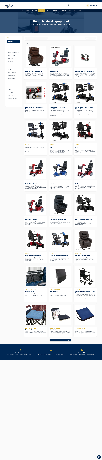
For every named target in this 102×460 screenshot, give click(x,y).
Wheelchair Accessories (12, 98)
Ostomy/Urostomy (11, 75)
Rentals (48, 10)
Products (42, 10)
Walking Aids (10, 95)
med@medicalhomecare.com (10, 1)
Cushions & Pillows (11, 55)
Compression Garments (12, 49)
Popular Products (11, 81)
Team (70, 10)
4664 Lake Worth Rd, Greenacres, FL (77, 6)
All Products (10, 41)
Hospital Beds (10, 61)
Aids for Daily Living (11, 44)
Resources (78, 1)
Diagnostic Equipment (12, 58)
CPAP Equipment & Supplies (13, 52)
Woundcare (10, 103)
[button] (35, 62)
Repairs (55, 10)
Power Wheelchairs (11, 84)
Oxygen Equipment (11, 78)
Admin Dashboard (93, 1)
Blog (80, 10)
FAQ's (75, 10)
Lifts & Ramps (10, 69)
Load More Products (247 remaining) (60, 340)
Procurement (63, 10)
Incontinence (10, 66)
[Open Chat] (99, 457)
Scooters (9, 89)
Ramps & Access (11, 86)
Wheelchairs (10, 101)
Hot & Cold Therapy (11, 64)
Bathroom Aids (10, 47)
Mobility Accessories (12, 72)
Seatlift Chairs (10, 92)
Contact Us (84, 1)
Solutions (34, 10)
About (27, 10)
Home (22, 10)
